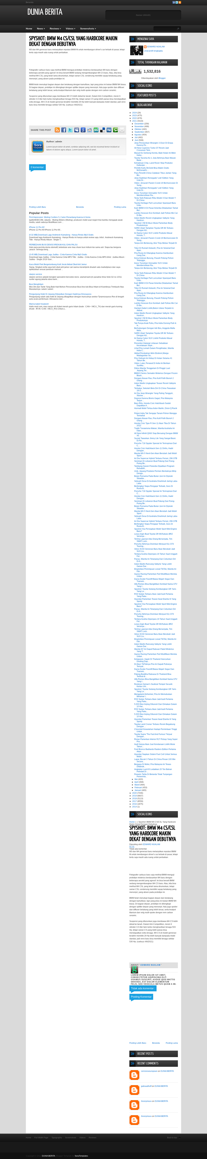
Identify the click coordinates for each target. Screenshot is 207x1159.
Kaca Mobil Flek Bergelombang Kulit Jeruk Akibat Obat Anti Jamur (58, 264)
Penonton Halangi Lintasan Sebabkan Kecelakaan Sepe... (151, 344)
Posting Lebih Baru (37, 207)
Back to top (172, 1138)
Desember (139, 124)
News (41, 28)
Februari (138, 787)
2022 (134, 118)
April (136, 782)
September (140, 132)
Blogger (162, 78)
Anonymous (146, 1101)
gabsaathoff (146, 1086)
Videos (70, 28)
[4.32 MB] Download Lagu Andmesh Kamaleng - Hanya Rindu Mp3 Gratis (61, 235)
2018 (134, 798)
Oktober (138, 129)
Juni (137, 140)
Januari (138, 790)
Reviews (55, 28)
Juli (136, 137)
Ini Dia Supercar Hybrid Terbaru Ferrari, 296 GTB (155, 458)
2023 (134, 115)
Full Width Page (41, 1138)
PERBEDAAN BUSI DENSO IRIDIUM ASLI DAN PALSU (53, 245)
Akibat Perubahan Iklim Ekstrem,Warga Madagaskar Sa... (151, 354)
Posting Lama (120, 207)
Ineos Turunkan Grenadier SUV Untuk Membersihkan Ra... (151, 194)
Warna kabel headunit (39, 304)
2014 (134, 807)
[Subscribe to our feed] (180, 3)
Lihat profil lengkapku (153, 51)
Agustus (138, 135)
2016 (134, 804)
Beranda (29, 2)
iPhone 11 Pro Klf (36, 227)
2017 (134, 801)
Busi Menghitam (36, 284)
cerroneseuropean (149, 1071)
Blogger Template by (72, 1156)
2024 (134, 113)
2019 (134, 796)
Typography (57, 1138)
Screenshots (88, 28)
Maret (137, 785)
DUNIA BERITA (44, 12)
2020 (134, 793)
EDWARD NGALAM (156, 47)
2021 (134, 121)
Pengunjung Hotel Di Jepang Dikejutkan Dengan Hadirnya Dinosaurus (60, 294)
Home (29, 28)
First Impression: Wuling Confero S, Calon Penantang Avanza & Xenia (59, 217)
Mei (136, 779)
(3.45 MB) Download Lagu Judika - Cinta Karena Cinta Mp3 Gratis (58, 254)
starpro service (35, 274)
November (139, 126)
